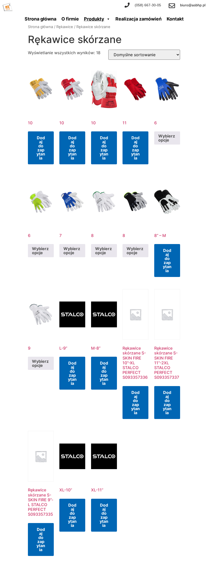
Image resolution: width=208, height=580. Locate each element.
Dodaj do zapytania (41, 148)
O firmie (70, 19)
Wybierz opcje (166, 138)
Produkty (94, 19)
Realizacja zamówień (138, 19)
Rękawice (64, 27)
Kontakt (175, 19)
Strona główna (40, 19)
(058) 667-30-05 (148, 5)
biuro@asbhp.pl (192, 5)
